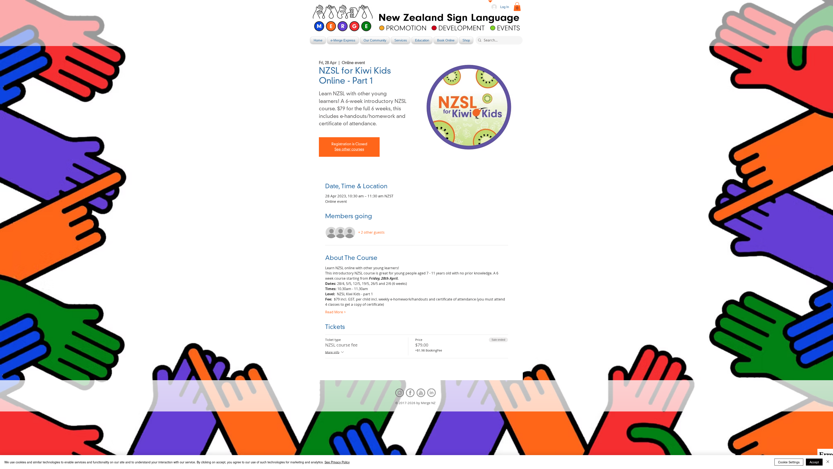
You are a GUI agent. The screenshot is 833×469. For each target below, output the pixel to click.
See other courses (349, 149)
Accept (814, 462)
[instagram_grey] (399, 392)
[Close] (827, 462)
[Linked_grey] (431, 392)
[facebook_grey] (410, 392)
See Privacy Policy (337, 462)
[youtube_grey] (420, 392)
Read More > (335, 312)
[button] (517, 6)
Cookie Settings (789, 462)
